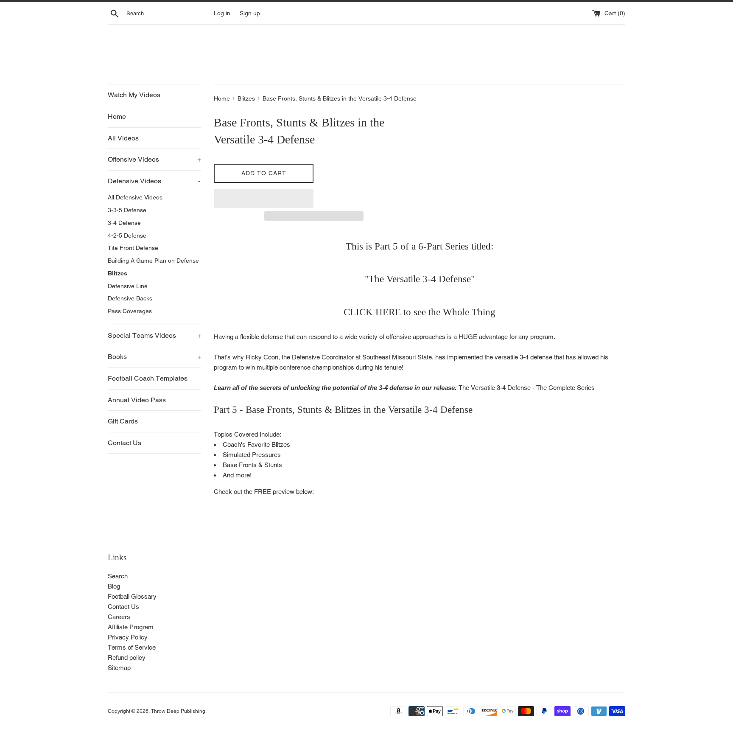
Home (117, 116)
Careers (119, 616)
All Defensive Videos (135, 197)
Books (154, 357)
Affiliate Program (131, 627)
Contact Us (124, 443)
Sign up (250, 13)
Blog (114, 586)
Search (118, 576)
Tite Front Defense (133, 247)
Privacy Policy (128, 637)
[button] (263, 198)
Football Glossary (132, 596)
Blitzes (117, 273)
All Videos (123, 138)
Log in (222, 13)
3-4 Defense (124, 222)
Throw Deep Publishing (178, 711)
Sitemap (119, 667)
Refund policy (126, 657)
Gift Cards (123, 421)
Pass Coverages (130, 311)
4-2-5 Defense (127, 235)
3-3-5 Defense (127, 210)
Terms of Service (132, 647)
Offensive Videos (154, 159)
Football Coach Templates (147, 378)
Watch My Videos (134, 95)
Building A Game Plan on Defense (153, 260)
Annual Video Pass (137, 400)
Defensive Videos (154, 181)
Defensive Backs (130, 298)
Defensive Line (128, 286)
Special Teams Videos (154, 335)
